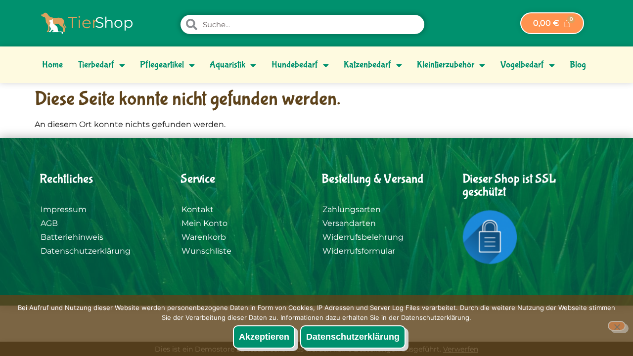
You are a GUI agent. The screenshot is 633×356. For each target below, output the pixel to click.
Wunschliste (206, 251)
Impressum (64, 209)
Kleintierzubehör (445, 64)
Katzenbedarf (367, 64)
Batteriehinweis (72, 237)
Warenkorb (203, 237)
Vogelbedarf (522, 64)
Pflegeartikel (162, 64)
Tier (83, 22)
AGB (49, 223)
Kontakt (197, 209)
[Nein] (617, 326)
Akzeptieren (264, 337)
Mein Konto (204, 223)
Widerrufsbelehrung (363, 237)
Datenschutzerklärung (86, 251)
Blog (578, 64)
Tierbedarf (96, 64)
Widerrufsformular (358, 251)
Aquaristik (227, 64)
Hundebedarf (294, 64)
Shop (114, 22)
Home (52, 64)
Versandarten (349, 223)
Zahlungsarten (351, 209)
